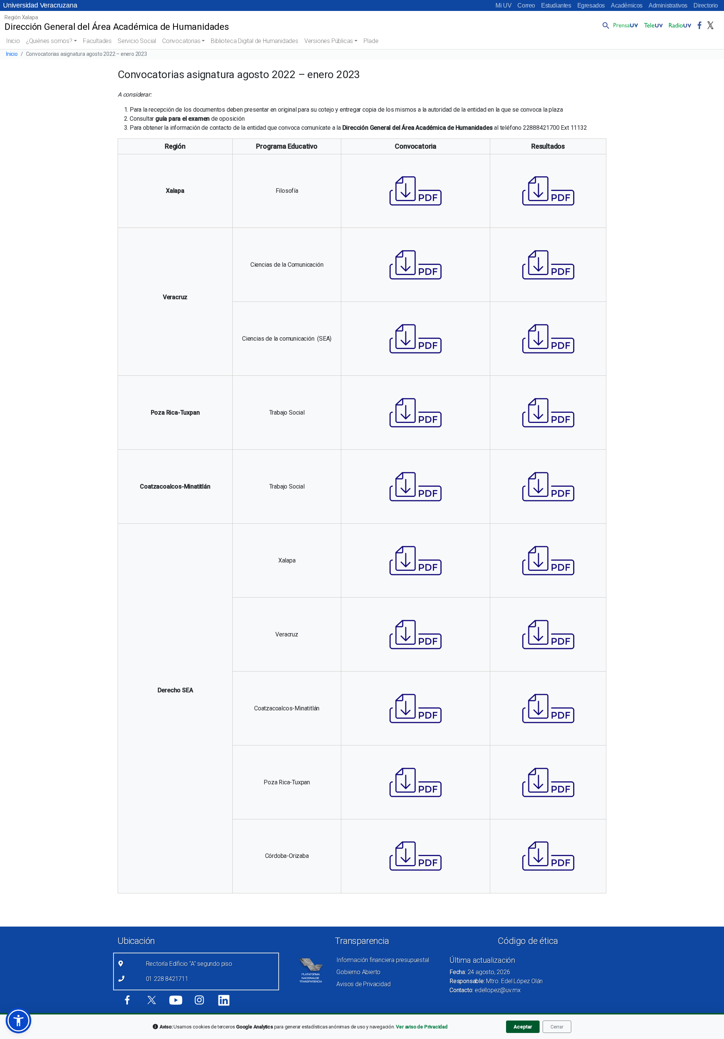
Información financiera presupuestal (382, 960)
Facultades (97, 41)
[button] (604, 25)
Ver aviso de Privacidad (421, 1027)
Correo (526, 5)
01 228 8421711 (167, 978)
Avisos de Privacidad (363, 984)
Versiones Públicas (328, 41)
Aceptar (523, 1027)
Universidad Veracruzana (40, 5)
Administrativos (668, 5)
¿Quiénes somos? (49, 41)
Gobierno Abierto (358, 972)
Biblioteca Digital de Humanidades (254, 41)
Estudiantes (556, 5)
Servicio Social (137, 41)
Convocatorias (181, 41)
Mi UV (503, 5)
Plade (371, 41)
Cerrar (557, 1027)
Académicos (627, 5)
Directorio (705, 5)
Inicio (13, 41)
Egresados (591, 5)
